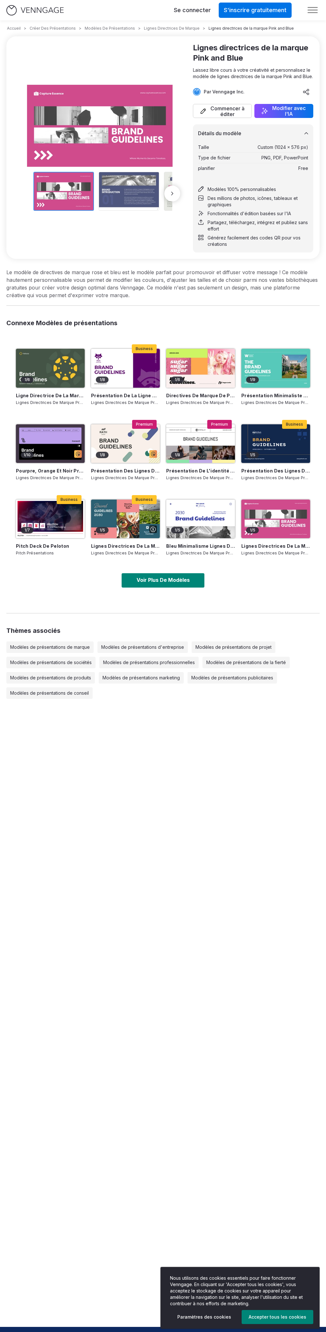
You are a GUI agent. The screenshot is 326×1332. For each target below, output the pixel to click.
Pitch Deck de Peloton (42, 546)
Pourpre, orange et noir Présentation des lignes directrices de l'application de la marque (50, 470)
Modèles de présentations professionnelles (149, 662)
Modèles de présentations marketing (141, 677)
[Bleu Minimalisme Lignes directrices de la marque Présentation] (200, 519)
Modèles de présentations (110, 28)
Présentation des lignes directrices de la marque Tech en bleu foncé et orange (275, 470)
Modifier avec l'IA (289, 111)
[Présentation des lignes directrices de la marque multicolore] (125, 443)
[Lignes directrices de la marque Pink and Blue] (275, 519)
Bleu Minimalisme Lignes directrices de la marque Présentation (200, 546)
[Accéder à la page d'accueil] (35, 10)
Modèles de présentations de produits (50, 677)
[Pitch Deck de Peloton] (50, 519)
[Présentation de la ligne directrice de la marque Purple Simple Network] (125, 368)
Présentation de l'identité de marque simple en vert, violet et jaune (200, 470)
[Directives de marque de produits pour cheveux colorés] (200, 368)
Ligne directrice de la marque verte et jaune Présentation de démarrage (50, 395)
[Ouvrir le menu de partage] (306, 92)
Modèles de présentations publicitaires (232, 677)
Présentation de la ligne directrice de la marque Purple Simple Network (125, 395)
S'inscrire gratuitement (255, 10)
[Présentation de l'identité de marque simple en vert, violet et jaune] (200, 443)
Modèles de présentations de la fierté (246, 662)
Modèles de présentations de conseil (49, 693)
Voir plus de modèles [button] (163, 580)
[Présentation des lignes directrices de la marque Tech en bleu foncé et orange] (275, 443)
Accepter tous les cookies (277, 1317)
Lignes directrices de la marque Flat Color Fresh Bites (125, 546)
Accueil (14, 28)
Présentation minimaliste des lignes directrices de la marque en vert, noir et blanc (275, 395)
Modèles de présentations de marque (50, 647)
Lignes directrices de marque (172, 28)
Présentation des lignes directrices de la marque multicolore (125, 470)
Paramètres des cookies (204, 1317)
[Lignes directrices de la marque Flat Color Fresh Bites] (125, 519)
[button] (222, 111)
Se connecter (192, 10)
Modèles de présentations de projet (233, 647)
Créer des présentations (53, 28)
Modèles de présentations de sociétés (51, 662)
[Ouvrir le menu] (313, 10)
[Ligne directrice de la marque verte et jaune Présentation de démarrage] (50, 368)
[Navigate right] (172, 193)
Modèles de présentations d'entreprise (142, 647)
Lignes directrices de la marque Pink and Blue (275, 546)
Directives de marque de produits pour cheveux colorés (200, 395)
